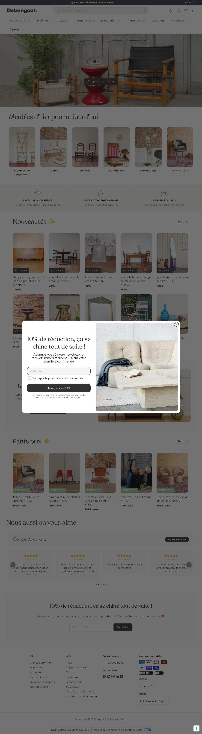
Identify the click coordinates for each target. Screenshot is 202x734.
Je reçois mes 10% (59, 388)
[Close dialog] (176, 324)
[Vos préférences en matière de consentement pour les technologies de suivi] (196, 728)
